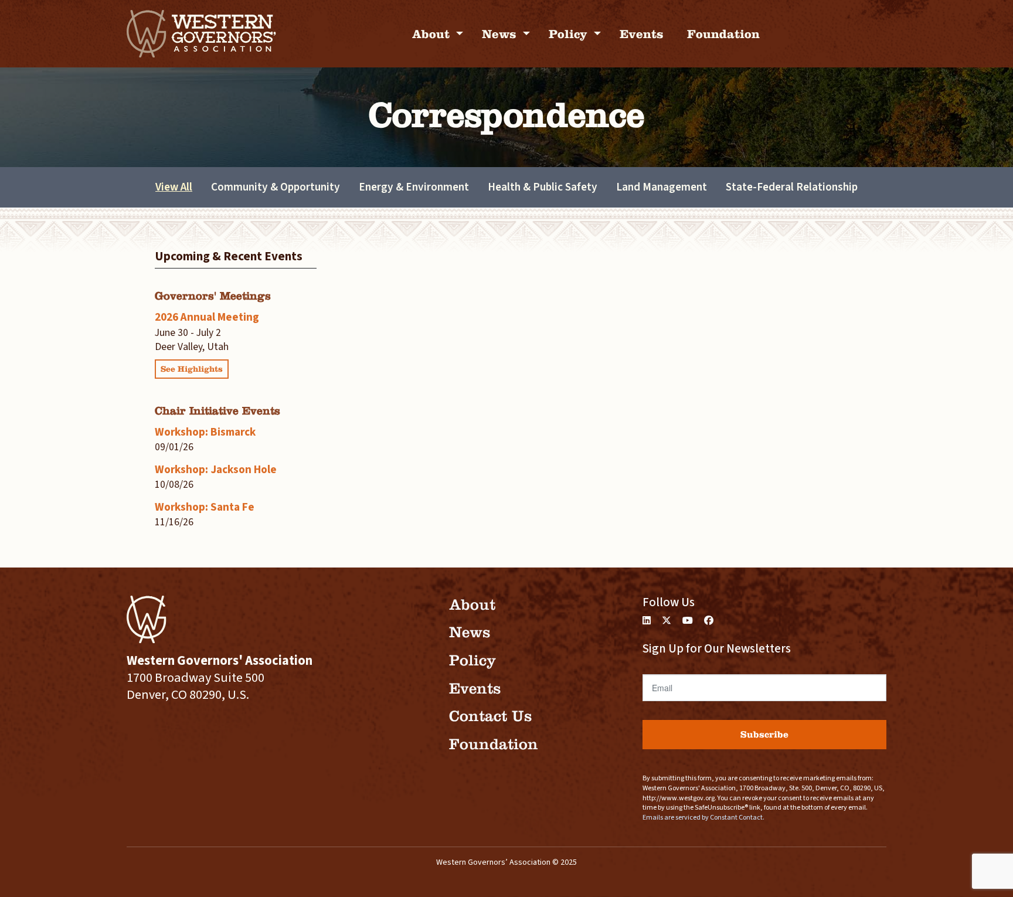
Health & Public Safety (542, 187)
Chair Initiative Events (217, 410)
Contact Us (490, 716)
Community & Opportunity (275, 187)
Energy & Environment (414, 187)
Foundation (723, 33)
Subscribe (764, 734)
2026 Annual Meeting (207, 317)
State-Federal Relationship (792, 187)
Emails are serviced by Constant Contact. (703, 818)
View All (173, 187)
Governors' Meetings (213, 296)
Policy (570, 33)
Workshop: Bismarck (205, 432)
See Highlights (192, 369)
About (432, 33)
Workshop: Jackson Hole (216, 469)
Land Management (661, 187)
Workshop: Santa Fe (204, 507)
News (501, 33)
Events (642, 33)
